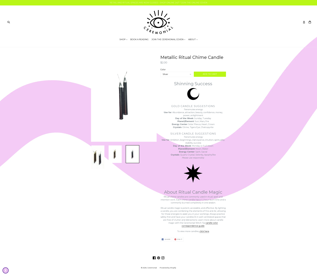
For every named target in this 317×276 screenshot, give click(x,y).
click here (204, 231)
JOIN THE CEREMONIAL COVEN (169, 39)
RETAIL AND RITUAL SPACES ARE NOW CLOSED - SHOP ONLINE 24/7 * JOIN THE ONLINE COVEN (158, 2)
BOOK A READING (139, 39)
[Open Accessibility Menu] (5, 270)
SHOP (124, 39)
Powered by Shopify (168, 268)
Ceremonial (152, 268)
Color (163, 69)
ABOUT (193, 39)
